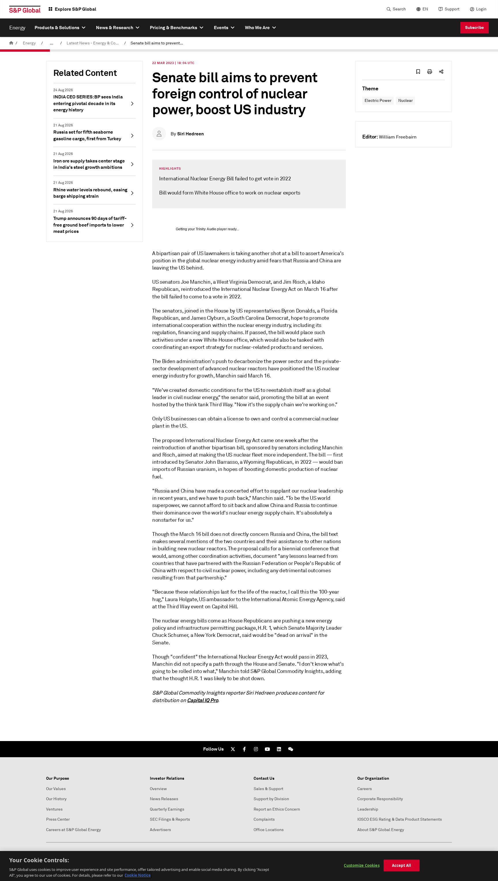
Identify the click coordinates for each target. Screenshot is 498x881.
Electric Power (378, 100)
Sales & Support (268, 788)
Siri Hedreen (190, 134)
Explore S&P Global (75, 9)
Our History (56, 798)
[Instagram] (256, 749)
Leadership (367, 809)
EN (425, 9)
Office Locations (269, 829)
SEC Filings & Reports (170, 819)
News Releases (164, 798)
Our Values (56, 788)
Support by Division (271, 798)
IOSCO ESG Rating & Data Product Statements (399, 819)
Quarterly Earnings (167, 809)
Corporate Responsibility (380, 798)
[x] (232, 749)
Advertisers (160, 829)
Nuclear (405, 100)
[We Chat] (290, 749)
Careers (364, 788)
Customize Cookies (361, 865)
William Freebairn (397, 137)
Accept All (401, 865)
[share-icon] (441, 71)
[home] (11, 43)
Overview (158, 788)
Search (399, 9)
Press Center (58, 819)
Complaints (264, 819)
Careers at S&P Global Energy (73, 829)
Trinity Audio (206, 229)
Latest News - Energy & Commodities (94, 43)
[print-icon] (429, 71)
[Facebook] (244, 749)
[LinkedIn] (279, 749)
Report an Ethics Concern (277, 809)
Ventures (54, 809)
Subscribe (474, 27)
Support (452, 9)
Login (481, 9)
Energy (29, 43)
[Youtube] (267, 749)
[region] (249, 866)
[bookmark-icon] (418, 71)
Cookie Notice (137, 875)
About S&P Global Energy (380, 829)
